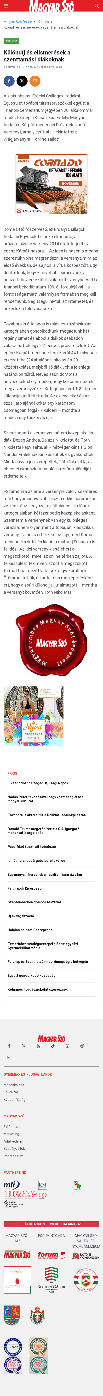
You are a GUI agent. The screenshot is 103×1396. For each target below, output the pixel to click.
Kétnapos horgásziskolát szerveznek (38, 989)
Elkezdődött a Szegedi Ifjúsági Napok (38, 783)
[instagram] (67, 1046)
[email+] (9, 1057)
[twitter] (23, 1046)
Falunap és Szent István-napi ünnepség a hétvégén (48, 962)
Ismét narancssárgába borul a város (36, 861)
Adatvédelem (14, 1141)
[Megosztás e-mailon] (34, 81)
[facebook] (9, 1046)
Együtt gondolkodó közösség (32, 975)
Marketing (11, 1134)
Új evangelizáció (21, 916)
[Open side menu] (6, 5)
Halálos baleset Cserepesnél (30, 930)
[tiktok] (52, 1046)
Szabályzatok (14, 1148)
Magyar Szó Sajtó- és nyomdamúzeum (86, 1241)
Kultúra (43, 22)
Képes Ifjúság (14, 1099)
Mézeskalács (14, 1085)
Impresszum (13, 1156)
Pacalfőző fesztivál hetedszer (32, 847)
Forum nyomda (51, 1236)
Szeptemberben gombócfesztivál (34, 902)
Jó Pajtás (11, 1092)
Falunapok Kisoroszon (26, 888)
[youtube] (38, 1046)
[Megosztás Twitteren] (22, 81)
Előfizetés (12, 1127)
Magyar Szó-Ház (17, 1238)
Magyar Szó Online (18, 22)
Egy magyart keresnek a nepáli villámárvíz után (45, 874)
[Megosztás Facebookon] (9, 81)
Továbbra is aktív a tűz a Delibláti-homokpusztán (47, 815)
